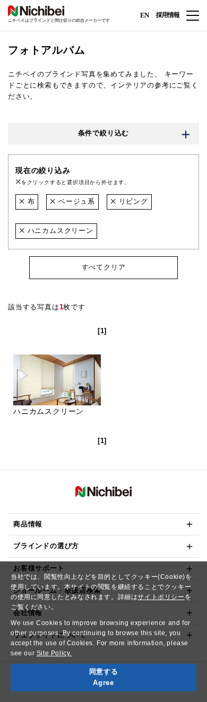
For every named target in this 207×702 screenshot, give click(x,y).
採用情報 (167, 15)
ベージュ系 (75, 201)
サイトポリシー (160, 597)
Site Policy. (54, 653)
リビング (132, 201)
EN (144, 15)
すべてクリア (104, 267)
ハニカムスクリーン (59, 231)
